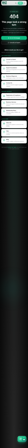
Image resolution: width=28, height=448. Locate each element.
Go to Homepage (15, 38)
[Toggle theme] (15, 3)
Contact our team (11, 147)
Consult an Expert (15, 42)
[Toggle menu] (24, 3)
